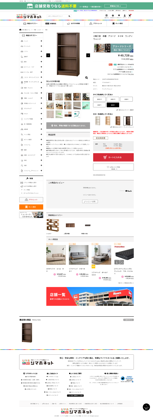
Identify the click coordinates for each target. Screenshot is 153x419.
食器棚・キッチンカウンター (31, 82)
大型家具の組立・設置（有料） (31, 380)
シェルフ (48, 233)
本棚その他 (84, 233)
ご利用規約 (120, 403)
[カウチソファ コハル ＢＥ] (56, 255)
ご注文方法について (53, 379)
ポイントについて (53, 395)
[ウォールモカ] (117, 120)
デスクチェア (28, 108)
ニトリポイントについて (124, 67)
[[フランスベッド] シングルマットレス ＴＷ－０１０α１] (124, 255)
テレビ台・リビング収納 (31, 93)
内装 (25, 165)
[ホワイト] (97, 120)
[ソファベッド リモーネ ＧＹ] (78, 255)
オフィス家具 (28, 139)
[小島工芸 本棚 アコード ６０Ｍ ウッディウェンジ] (27, 333)
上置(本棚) (67, 233)
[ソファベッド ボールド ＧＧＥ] (101, 255)
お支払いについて (76, 380)
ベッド (26, 41)
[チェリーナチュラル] (107, 120)
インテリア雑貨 (28, 119)
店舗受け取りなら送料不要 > (113, 148)
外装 (25, 160)
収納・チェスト (28, 88)
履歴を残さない (128, 320)
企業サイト (125, 10)
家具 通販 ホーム (34, 403)
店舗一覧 (54, 403)
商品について (76, 383)
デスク (26, 113)
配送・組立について (76, 386)
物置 (25, 150)
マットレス (27, 46)
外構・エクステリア (29, 155)
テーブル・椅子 (28, 72)
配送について (53, 389)
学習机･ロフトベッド (30, 103)
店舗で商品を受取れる (31, 386)
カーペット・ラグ (29, 67)
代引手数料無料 (31, 376)
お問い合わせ (118, 10)
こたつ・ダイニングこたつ (31, 77)
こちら (132, 74)
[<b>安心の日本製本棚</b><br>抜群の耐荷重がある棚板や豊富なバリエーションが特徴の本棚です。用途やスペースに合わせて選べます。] (68, 54)
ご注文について (76, 376)
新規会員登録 (131, 10)
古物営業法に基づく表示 (91, 403)
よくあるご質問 (111, 10)
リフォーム (27, 145)
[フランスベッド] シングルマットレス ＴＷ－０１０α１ (123, 271)
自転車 (26, 129)
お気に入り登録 (115, 167)
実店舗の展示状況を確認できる (31, 383)
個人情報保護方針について (107, 403)
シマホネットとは (102, 10)
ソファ (26, 51)
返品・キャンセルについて (53, 392)
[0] (129, 16)
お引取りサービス (31, 389)
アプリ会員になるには (125, 72)
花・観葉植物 (28, 124)
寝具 (25, 61)
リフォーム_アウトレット (31, 170)
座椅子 (26, 56)
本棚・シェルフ (28, 98)
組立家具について (53, 386)
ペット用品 (27, 134)
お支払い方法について (53, 383)
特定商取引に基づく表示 (75, 403)
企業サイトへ (62, 403)
